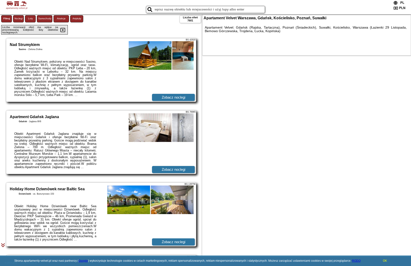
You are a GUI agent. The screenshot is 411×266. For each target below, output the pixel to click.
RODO (356, 260)
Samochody (44, 18)
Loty (30, 18)
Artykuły (77, 18)
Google (83, 260)
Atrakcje (61, 18)
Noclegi (19, 18)
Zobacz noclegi (173, 97)
